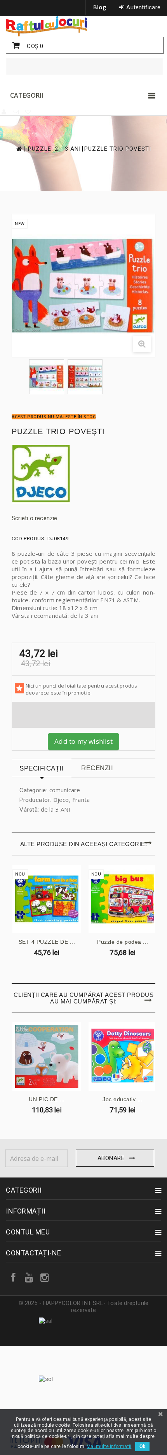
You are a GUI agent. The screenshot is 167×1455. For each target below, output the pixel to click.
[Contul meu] (4, 112)
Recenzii (97, 768)
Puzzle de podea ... (122, 942)
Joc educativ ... (123, 1099)
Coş (34, 46)
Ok (142, 1446)
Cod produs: (29, 538)
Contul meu (28, 1232)
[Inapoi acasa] (18, 149)
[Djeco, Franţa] (83, 474)
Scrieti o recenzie (34, 518)
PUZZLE (39, 149)
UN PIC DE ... (47, 1099)
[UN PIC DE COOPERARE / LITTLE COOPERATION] (46, 1056)
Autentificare (143, 7)
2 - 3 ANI (68, 149)
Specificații (41, 768)
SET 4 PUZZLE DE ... (47, 942)
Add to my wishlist (83, 741)
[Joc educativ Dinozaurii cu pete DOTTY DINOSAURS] (123, 1056)
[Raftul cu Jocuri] (83, 26)
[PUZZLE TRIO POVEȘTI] (47, 377)
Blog (100, 7)
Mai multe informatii (109, 1446)
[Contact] (16, 112)
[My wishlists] (28, 112)
